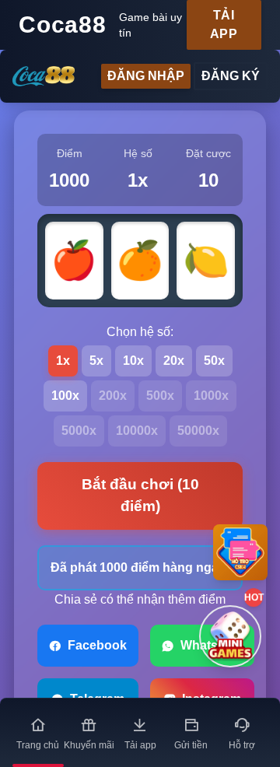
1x (63, 360)
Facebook (97, 645)
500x (160, 395)
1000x (211, 395)
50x (214, 360)
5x (96, 360)
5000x (78, 430)
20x (173, 360)
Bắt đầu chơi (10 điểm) (140, 495)
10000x (137, 430)
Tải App (224, 24)
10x (133, 360)
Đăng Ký (230, 75)
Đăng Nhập (145, 75)
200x (113, 395)
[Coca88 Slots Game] (43, 76)
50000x (198, 430)
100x (65, 395)
